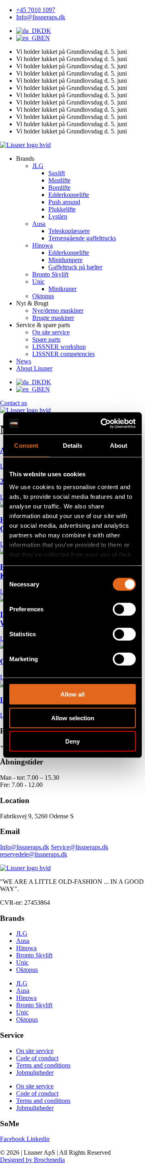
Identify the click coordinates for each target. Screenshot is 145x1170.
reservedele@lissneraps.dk (33, 854)
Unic (22, 962)
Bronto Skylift (34, 955)
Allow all (72, 694)
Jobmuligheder (35, 1072)
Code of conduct (37, 1058)
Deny (72, 741)
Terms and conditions (43, 1065)
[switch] (124, 609)
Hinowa (26, 948)
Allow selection (72, 717)
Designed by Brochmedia (32, 1159)
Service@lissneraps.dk (79, 847)
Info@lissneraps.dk (24, 847)
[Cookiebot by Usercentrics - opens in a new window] (102, 423)
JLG (21, 933)
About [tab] (119, 445)
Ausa (22, 940)
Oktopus (27, 969)
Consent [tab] (26, 445)
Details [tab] (73, 445)
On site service (35, 1050)
